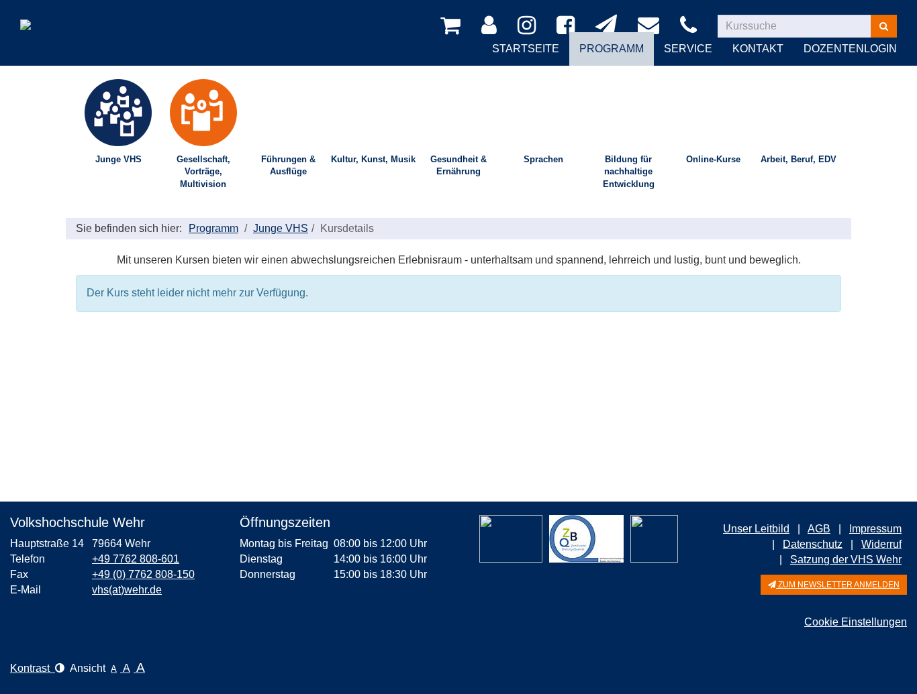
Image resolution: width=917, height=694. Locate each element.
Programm (213, 228)
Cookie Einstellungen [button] (855, 622)
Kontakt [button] (757, 48)
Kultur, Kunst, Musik (373, 159)
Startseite (525, 48)
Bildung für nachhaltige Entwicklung (629, 171)
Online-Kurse (713, 159)
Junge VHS (118, 159)
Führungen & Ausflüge (288, 165)
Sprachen (543, 159)
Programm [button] (611, 48)
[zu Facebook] (568, 26)
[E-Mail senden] (651, 26)
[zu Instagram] (529, 26)
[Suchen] (884, 26)
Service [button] (688, 48)
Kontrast (32, 668)
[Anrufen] (691, 26)
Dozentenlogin (850, 48)
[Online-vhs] (654, 539)
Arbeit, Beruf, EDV (798, 159)
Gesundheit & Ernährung (458, 165)
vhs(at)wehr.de (127, 589)
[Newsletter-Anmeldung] (608, 26)
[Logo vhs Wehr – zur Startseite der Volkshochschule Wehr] (61, 16)
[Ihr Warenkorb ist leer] (452, 26)
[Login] (491, 26)
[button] (834, 585)
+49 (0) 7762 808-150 (143, 574)
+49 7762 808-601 (135, 559)
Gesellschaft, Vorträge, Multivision (203, 171)
